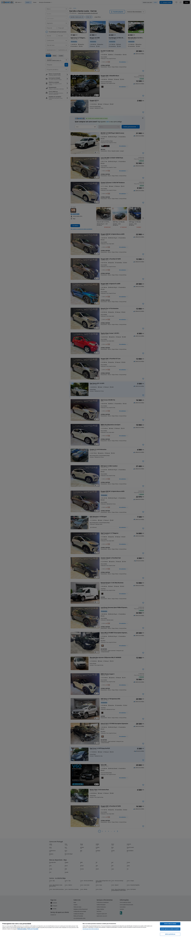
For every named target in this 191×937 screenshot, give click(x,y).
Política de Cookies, (22, 929)
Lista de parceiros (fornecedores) (91, 929)
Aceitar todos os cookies (170, 923)
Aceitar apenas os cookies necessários (170, 929)
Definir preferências (170, 934)
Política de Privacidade (32, 929)
